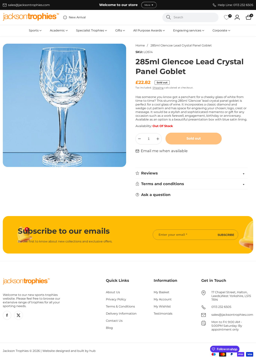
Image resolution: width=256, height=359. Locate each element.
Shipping (158, 87)
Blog (109, 328)
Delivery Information (121, 313)
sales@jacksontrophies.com (232, 314)
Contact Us (114, 320)
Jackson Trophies (16, 350)
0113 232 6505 (221, 307)
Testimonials (163, 313)
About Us (113, 292)
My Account (163, 299)
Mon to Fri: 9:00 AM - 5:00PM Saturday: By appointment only (226, 325)
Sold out (193, 138)
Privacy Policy (116, 299)
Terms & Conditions (120, 306)
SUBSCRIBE (226, 234)
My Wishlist (162, 306)
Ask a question (156, 194)
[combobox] (190, 17)
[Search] (168, 17)
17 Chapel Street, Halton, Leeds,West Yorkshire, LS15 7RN (231, 295)
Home (140, 45)
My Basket (161, 292)
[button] (34, 30)
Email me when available (164, 151)
